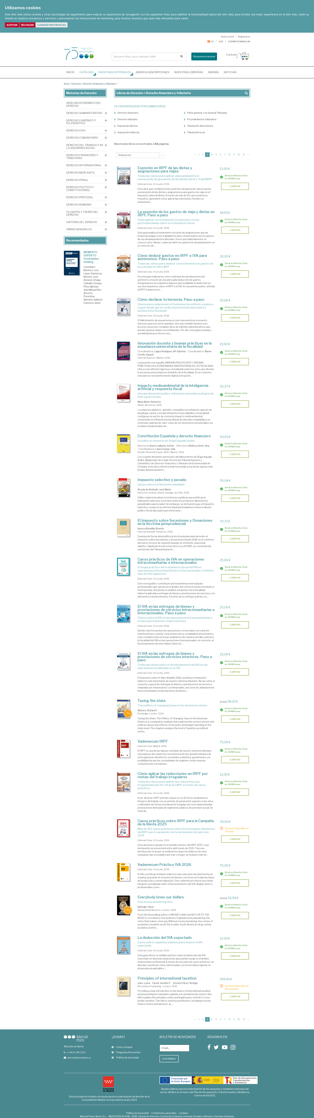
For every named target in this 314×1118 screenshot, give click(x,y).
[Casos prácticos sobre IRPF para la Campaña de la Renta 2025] (123, 828)
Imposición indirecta (128, 132)
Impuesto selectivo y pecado (162, 480)
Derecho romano (78, 204)
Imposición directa (127, 125)
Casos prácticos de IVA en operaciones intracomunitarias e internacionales (171, 561)
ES (212, 41)
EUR (221, 41)
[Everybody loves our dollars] (123, 905)
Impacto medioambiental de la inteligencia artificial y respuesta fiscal (173, 387)
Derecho (76, 83)
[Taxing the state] (123, 708)
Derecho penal (77, 180)
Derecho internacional (84, 165)
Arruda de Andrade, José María (154, 489)
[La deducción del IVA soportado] (123, 945)
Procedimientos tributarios (202, 119)
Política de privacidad (127, 1057)
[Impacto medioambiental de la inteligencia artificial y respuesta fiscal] (123, 393)
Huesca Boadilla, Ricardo (151, 528)
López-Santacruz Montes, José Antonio (93, 276)
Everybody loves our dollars (161, 897)
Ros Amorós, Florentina (92, 293)
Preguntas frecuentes (128, 1052)
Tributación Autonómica (200, 125)
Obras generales (79, 229)
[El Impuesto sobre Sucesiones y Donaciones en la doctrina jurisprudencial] (123, 528)
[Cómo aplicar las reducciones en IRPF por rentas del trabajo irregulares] (123, 782)
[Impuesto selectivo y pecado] (123, 487)
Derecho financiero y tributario (99, 83)
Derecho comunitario (82, 137)
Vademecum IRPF (153, 741)
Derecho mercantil (80, 172)
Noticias (230, 72)
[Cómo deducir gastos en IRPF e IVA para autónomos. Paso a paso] (123, 263)
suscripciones (152, 72)
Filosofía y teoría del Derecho (82, 213)
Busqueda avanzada (204, 56)
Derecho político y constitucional (80, 189)
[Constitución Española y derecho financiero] (123, 443)
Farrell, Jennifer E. (161, 983)
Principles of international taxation (167, 978)
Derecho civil (76, 130)
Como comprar (124, 1047)
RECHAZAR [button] (27, 25)
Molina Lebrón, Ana (199, 445)
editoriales (114, 72)
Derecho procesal (79, 197)
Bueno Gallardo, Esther (162, 445)
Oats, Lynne (144, 983)
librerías (188, 72)
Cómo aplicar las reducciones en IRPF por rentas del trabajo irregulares (173, 775)
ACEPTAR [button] (12, 25)
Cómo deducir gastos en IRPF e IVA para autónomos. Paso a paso (172, 257)
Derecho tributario (127, 119)
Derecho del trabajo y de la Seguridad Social (84, 146)
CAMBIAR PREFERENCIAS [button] (51, 25)
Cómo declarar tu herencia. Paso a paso (171, 299)
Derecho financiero (128, 112)
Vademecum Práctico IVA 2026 (164, 864)
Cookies (183, 1113)
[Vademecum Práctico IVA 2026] (123, 872)
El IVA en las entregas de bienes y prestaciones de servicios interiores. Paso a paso (175, 656)
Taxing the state (152, 701)
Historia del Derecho (81, 222)
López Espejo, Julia (165, 449)
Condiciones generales (163, 1113)
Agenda (213, 72)
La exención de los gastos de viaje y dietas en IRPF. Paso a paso (176, 213)
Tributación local (196, 132)
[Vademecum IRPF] (123, 749)
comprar (235, 186)
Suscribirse (169, 1058)
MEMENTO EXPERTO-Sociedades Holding (91, 257)
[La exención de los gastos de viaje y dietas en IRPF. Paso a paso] (123, 219)
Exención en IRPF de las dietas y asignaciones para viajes (165, 169)
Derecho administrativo (84, 113)
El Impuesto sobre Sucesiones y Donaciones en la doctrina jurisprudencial (175, 522)
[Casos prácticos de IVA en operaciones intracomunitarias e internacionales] (123, 567)
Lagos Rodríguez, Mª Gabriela (170, 351)
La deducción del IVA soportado (165, 937)
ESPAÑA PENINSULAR (239, 41)
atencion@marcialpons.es (79, 1057)
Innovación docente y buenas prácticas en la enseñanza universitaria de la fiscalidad (175, 345)
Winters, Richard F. (147, 710)
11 (244, 154)
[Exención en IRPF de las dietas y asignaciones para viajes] (123, 175)
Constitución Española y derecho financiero (174, 436)
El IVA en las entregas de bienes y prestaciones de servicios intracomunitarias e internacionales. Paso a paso (176, 609)
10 (239, 154)
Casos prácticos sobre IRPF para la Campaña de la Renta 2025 (176, 822)
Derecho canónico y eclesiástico (81, 122)
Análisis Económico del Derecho (83, 104)
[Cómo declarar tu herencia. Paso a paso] (123, 307)
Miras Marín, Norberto (149, 401)
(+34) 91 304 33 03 (76, 1052)
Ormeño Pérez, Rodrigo (185, 983)
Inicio (71, 72)
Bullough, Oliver (146, 906)
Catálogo (86, 72)
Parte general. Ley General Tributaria (207, 112)
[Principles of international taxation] (123, 986)
